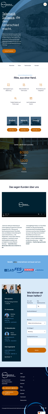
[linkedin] (43, 408)
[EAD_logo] (9, 269)
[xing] (45, 408)
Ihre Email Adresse (32, 311)
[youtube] (41, 408)
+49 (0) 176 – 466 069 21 (10, 340)
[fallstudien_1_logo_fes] (19, 268)
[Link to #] (45, 4)
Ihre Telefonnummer (41, 301)
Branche (29, 319)
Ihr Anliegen (30, 328)
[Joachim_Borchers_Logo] (39, 269)
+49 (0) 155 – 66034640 (10, 322)
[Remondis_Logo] (29, 269)
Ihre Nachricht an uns (32, 336)
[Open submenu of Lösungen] (33, 377)
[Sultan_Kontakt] (9, 372)
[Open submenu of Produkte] (33, 380)
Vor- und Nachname (30, 301)
